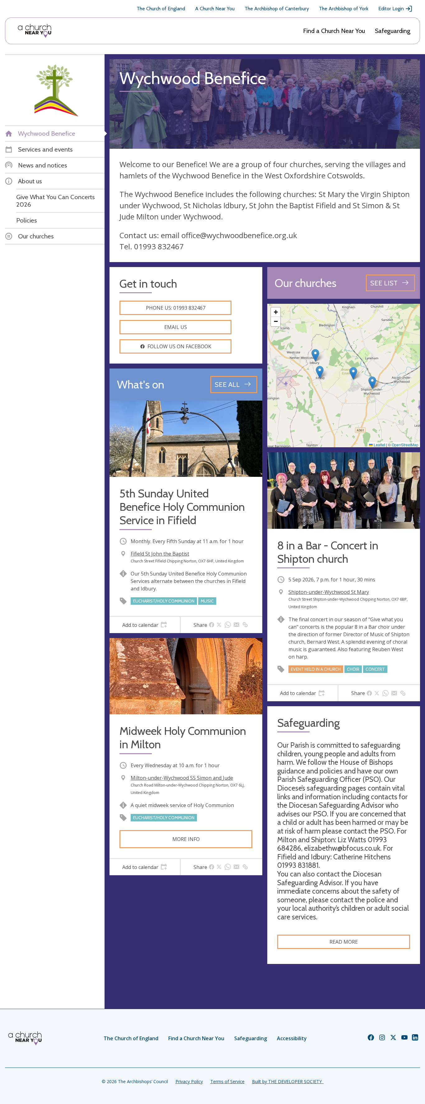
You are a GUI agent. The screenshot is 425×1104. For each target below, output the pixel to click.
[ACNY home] (34, 31)
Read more (343, 941)
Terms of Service (227, 1081)
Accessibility (292, 1038)
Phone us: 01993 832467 (175, 307)
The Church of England (161, 9)
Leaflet (379, 444)
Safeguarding (392, 31)
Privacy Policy (189, 1081)
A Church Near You (215, 9)
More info (186, 839)
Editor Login (391, 9)
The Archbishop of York (343, 9)
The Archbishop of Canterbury (277, 9)
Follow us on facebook (179, 346)
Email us (175, 327)
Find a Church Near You (334, 31)
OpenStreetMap (405, 444)
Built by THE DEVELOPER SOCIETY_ (288, 1081)
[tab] (145, 625)
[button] (320, 372)
